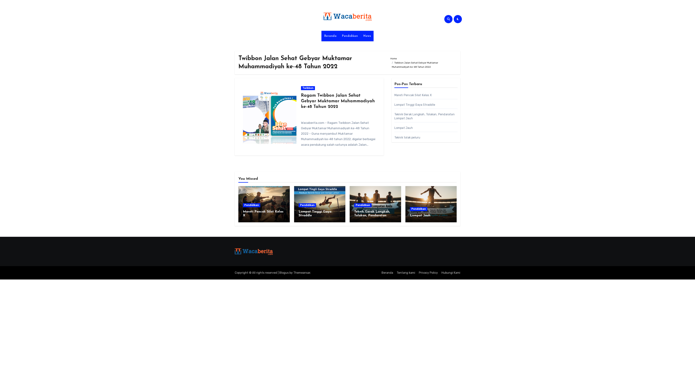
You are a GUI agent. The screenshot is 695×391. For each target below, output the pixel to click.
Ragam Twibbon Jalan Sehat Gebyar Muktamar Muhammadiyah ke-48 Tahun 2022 (338, 101)
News (367, 36)
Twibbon (307, 88)
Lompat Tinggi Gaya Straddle (414, 104)
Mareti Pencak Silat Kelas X (413, 95)
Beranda (330, 36)
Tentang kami (406, 272)
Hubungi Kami (450, 272)
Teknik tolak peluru (407, 137)
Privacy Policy (428, 272)
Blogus (284, 272)
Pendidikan (350, 36)
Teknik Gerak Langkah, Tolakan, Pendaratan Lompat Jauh (372, 215)
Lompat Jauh (403, 128)
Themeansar (301, 272)
